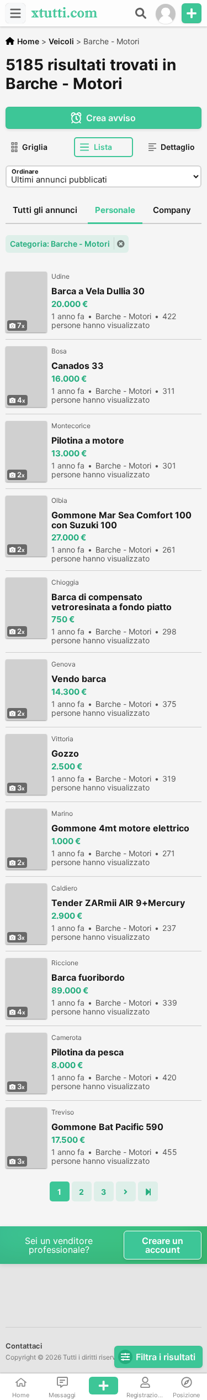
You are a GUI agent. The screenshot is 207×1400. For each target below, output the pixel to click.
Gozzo (65, 753)
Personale (115, 210)
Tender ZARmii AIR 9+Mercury (118, 903)
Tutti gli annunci (45, 210)
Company (172, 210)
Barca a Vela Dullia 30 (98, 291)
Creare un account (162, 1245)
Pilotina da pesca (87, 1052)
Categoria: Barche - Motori (60, 243)
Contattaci (24, 1345)
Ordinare (25, 171)
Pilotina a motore (87, 440)
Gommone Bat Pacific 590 (107, 1127)
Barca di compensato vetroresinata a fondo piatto (111, 602)
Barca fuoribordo (88, 977)
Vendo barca (78, 679)
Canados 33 (77, 366)
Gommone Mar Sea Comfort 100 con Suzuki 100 (121, 520)
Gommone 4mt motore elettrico (120, 828)
